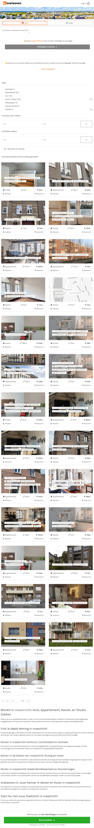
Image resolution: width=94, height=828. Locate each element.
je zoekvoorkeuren (36, 41)
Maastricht (24, 30)
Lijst (26, 23)
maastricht (23, 710)
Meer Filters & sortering (15, 149)
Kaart (70, 23)
